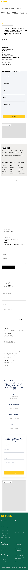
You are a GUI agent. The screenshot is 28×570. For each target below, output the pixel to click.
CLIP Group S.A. (13, 567)
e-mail (5, 90)
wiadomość (6, 104)
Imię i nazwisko (8, 77)
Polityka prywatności (14, 180)
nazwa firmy (7, 83)
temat (5, 97)
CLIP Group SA (14, 179)
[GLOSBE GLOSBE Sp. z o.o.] (4, 1)
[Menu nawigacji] (25, 2)
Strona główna (4, 8)
